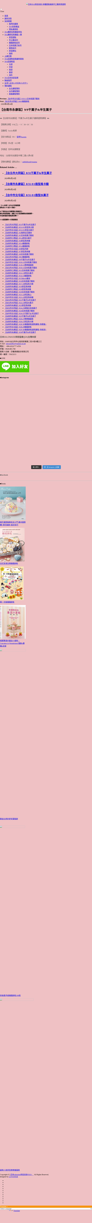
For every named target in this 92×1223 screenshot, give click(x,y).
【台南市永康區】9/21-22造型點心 (18, 295)
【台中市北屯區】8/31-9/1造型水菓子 (26, 195)
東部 (11, 72)
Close (2, 11)
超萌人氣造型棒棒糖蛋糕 (10, 1170)
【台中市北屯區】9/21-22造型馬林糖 (18, 297)
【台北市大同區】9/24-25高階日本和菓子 (20, 308)
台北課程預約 (14, 88)
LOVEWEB (13, 1177)
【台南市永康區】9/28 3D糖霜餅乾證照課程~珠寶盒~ (25, 324)
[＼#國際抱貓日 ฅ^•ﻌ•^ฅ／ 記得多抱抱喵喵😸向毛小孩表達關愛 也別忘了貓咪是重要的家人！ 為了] (46, 437)
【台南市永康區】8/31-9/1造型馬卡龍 (26, 184)
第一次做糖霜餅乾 (7, 602)
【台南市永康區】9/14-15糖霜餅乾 (18, 276)
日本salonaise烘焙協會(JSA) (22, 1175)
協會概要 (8, 21)
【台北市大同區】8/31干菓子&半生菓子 (28, 173)
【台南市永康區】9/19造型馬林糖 (17, 286)
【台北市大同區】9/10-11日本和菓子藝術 (20, 268)
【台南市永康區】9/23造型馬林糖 (17, 305)
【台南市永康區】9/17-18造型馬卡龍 (18, 284)
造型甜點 (12, 37)
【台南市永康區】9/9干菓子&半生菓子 (19, 260)
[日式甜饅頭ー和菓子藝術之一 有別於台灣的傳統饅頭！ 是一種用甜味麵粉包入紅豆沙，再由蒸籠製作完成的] (15, 405)
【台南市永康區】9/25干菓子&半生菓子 (20, 316)
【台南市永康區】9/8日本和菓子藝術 (19, 254)
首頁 (6, 16)
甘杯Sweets (21, 137)
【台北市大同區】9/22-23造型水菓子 (18, 303)
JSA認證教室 (9, 62)
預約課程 (8, 86)
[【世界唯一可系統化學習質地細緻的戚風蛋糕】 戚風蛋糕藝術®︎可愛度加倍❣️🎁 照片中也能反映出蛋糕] (15, 437)
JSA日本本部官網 (11, 78)
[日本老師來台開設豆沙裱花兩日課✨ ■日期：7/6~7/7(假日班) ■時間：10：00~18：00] (46, 455)
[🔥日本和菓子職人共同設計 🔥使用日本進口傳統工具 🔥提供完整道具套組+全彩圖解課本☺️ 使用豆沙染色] (77, 437)
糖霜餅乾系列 (14, 43)
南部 (11, 70)
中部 (11, 67)
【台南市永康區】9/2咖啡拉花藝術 (18, 233)
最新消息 (8, 18)
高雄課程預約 (14, 94)
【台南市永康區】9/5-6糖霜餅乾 (17, 243)
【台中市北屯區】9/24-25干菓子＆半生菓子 (21, 313)
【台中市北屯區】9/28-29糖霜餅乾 (18, 327)
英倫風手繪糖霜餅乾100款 (10, 995)
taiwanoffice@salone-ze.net (16, 344)
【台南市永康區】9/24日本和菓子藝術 (19, 311)
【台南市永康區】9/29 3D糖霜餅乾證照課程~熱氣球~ (25, 330)
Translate (16, 1211)
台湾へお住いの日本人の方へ (16, 83)
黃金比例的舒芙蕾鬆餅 (9, 819)
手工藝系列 (13, 40)
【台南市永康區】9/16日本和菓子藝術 (19, 281)
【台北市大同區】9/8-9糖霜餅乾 (16, 101)
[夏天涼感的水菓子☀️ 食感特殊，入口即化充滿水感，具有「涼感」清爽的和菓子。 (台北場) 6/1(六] (15, 455)
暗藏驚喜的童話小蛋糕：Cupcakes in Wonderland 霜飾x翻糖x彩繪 (12, 643)
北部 (11, 64)
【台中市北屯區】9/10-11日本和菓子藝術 (23, 99)
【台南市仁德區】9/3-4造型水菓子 (18, 238)
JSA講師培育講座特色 (13, 32)
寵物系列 (12, 48)
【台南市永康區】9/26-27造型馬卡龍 (18, 321)
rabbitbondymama (29, 162)
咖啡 (11, 53)
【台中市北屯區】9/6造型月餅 (16, 249)
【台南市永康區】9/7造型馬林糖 (17, 251)
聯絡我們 (8, 80)
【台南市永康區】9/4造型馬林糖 (17, 241)
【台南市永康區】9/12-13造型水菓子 (18, 273)
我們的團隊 (13, 24)
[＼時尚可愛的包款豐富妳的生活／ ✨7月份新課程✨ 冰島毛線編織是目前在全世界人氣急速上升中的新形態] (77, 390)
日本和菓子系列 (15, 45)
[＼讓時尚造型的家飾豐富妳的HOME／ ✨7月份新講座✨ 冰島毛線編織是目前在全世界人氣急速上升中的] (46, 390)
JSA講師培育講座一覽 (13, 35)
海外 (11, 75)
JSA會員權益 (14, 26)
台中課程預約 (14, 91)
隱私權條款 (13, 29)
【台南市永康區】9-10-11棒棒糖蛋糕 (18, 265)
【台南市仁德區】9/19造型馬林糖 (17, 289)
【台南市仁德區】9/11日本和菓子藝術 (19, 270)
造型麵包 (12, 51)
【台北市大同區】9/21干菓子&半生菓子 (20, 300)
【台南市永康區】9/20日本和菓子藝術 (19, 292)
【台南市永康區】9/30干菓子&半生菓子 (20, 332)
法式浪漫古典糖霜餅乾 (9, 563)
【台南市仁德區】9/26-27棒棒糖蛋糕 (18, 319)
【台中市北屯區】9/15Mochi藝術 (17, 278)
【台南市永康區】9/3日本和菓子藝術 (19, 235)
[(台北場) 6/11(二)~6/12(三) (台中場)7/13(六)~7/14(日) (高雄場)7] (77, 455)
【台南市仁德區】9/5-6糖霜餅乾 (17, 246)
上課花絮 (8, 56)
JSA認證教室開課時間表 (14, 59)
